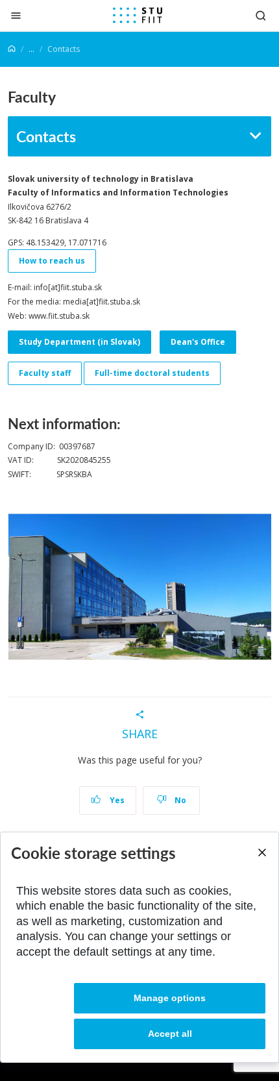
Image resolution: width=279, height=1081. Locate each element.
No (179, 800)
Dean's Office (198, 341)
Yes (116, 800)
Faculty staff (45, 373)
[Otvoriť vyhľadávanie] (261, 15)
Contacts (46, 136)
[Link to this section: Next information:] (127, 423)
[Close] (16, 15)
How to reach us (52, 260)
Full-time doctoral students (152, 373)
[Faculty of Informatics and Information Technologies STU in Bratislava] (137, 15)
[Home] (12, 49)
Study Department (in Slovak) (79, 341)
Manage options (170, 998)
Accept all (170, 1033)
